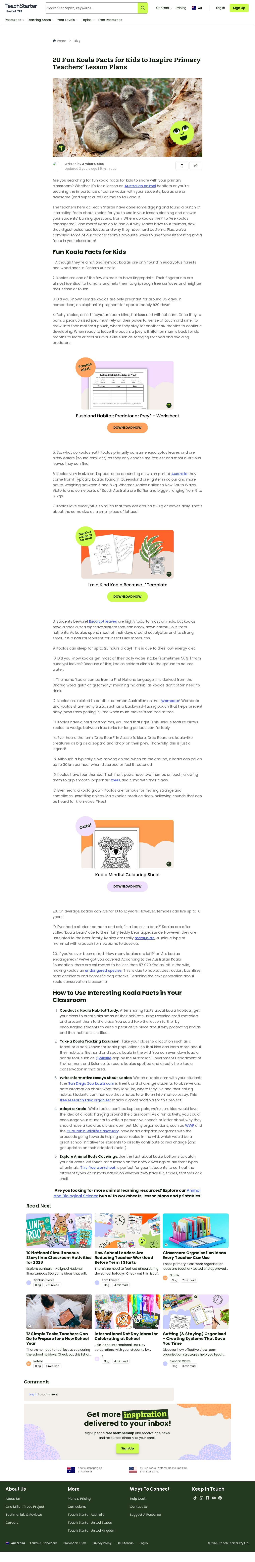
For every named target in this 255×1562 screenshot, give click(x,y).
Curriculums (77, 1506)
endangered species (103, 970)
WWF (189, 1125)
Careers (12, 1522)
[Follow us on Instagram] (201, 1498)
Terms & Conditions (43, 1543)
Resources (13, 20)
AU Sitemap (126, 1543)
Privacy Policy (102, 1543)
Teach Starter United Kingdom (91, 1530)
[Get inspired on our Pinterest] (220, 1498)
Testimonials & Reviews (24, 1514)
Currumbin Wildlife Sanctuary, (93, 1131)
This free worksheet (98, 1167)
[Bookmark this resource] (181, 166)
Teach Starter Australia (86, 1514)
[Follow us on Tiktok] (195, 1498)
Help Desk (138, 1498)
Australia (179, 473)
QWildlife (103, 1057)
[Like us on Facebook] (207, 1498)
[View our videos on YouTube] (214, 1498)
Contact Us (139, 1506)
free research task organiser (85, 1100)
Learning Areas (39, 20)
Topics (86, 20)
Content (163, 8)
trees (116, 780)
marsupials (145, 937)
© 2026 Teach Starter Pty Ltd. (228, 1543)
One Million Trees (25, 1506)
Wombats (170, 700)
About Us (13, 1498)
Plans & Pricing (79, 1498)
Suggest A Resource (145, 1514)
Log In (144, 1543)
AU (200, 8)
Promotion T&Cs (75, 1543)
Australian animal (140, 185)
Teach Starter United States (90, 1522)
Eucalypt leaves (103, 621)
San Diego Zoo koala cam (91, 1083)
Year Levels (66, 20)
